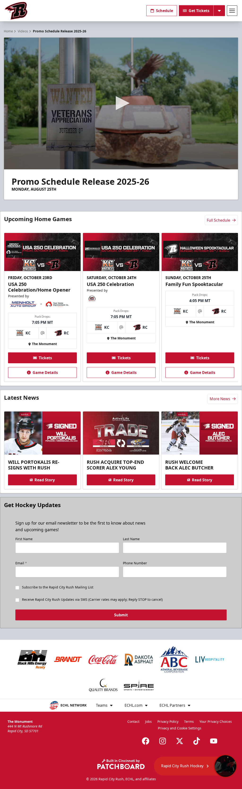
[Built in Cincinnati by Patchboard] (121, 764)
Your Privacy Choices (215, 721)
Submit (121, 615)
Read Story (45, 479)
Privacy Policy (167, 721)
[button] (121, 103)
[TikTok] (196, 741)
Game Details (45, 372)
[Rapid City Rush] (16, 11)
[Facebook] (145, 741)
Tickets (45, 357)
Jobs (148, 721)
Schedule (164, 10)
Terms (189, 721)
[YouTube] (213, 741)
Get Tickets (199, 10)
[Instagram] (162, 741)
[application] (121, 103)
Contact (133, 721)
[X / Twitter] (179, 741)
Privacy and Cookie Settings (179, 728)
